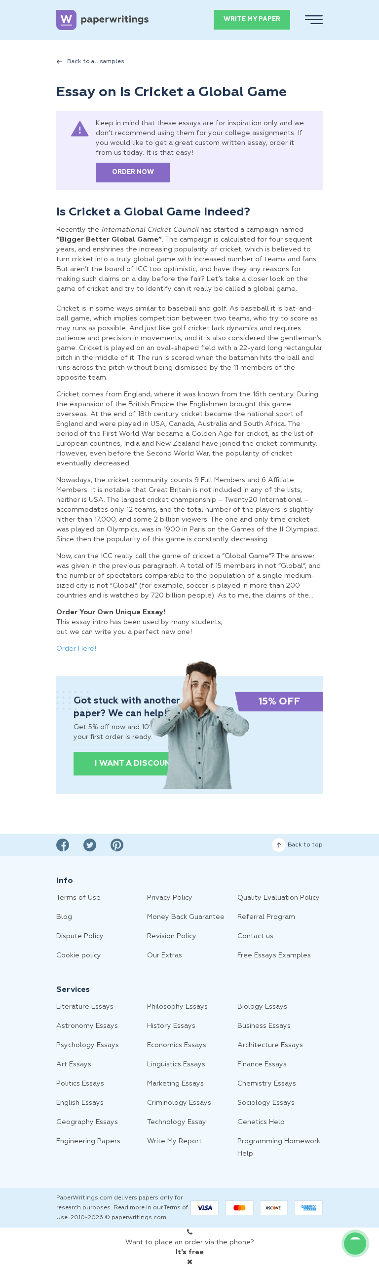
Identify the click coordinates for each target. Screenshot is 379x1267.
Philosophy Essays (177, 1006)
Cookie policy (78, 955)
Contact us (255, 936)
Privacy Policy (169, 897)
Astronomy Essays (87, 1025)
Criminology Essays (179, 1102)
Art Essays (73, 1064)
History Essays (171, 1025)
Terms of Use (78, 897)
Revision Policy (171, 936)
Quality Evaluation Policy (278, 897)
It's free (190, 1252)
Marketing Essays (175, 1083)
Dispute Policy (80, 936)
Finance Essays (262, 1064)
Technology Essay (176, 1122)
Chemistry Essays (266, 1083)
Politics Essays (80, 1083)
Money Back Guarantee (186, 917)
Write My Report (174, 1141)
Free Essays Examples (274, 955)
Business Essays (264, 1025)
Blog (64, 917)
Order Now (133, 172)
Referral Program (266, 917)
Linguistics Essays (176, 1064)
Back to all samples (95, 62)
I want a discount (135, 764)
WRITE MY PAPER (252, 19)
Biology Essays (262, 1006)
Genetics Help (261, 1122)
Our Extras (164, 955)
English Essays (80, 1102)
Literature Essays (85, 1006)
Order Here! (76, 648)
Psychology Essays (87, 1045)
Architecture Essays (270, 1045)
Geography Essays (87, 1122)
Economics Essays (176, 1045)
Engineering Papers (88, 1141)
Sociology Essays (266, 1102)
